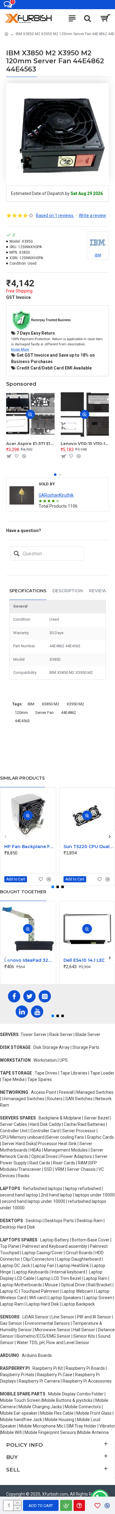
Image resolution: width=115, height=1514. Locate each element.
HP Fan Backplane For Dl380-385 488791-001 (29, 846)
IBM (31, 704)
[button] (55, 474)
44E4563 (22, 720)
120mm (21, 712)
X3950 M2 (75, 704)
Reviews (99, 590)
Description (67, 590)
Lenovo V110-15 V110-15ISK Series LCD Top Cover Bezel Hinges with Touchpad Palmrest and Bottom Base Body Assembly (85, 443)
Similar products (22, 778)
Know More (20, 349)
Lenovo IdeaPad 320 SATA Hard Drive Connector (29, 960)
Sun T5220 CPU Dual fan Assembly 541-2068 (88, 846)
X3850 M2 (50, 704)
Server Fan (44, 712)
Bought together (23, 892)
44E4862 (68, 712)
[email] (16, 553)
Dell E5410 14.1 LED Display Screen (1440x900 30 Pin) (88, 960)
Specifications (27, 590)
